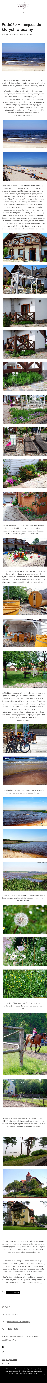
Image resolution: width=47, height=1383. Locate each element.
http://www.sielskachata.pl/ (34, 186)
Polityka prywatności (28, 1378)
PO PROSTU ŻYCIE (13, 1292)
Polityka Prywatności (9, 1360)
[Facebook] (3, 1348)
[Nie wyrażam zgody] (44, 1374)
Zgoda (13, 1378)
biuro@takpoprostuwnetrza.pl (18, 1322)
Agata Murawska (12, 34)
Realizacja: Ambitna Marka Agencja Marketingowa (20, 1336)
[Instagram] (3, 1353)
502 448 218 (12, 1315)
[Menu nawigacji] (23, 13)
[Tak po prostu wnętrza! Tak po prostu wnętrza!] (23, 5)
